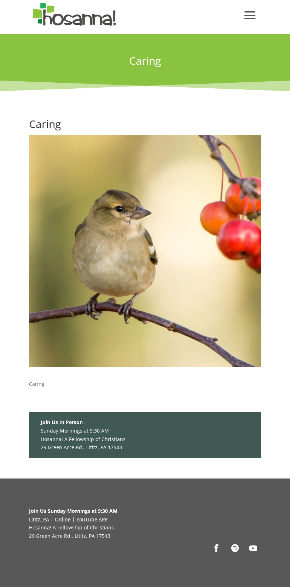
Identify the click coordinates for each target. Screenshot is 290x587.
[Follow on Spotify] (235, 548)
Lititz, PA (39, 519)
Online (63, 519)
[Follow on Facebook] (216, 548)
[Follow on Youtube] (253, 548)
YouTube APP (92, 519)
